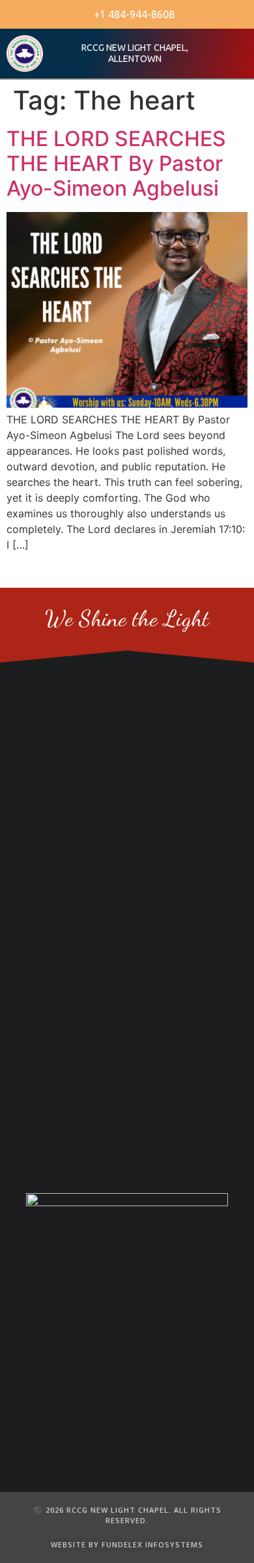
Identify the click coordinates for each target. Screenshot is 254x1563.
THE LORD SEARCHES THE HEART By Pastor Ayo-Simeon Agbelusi (116, 164)
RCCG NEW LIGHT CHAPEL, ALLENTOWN (134, 53)
